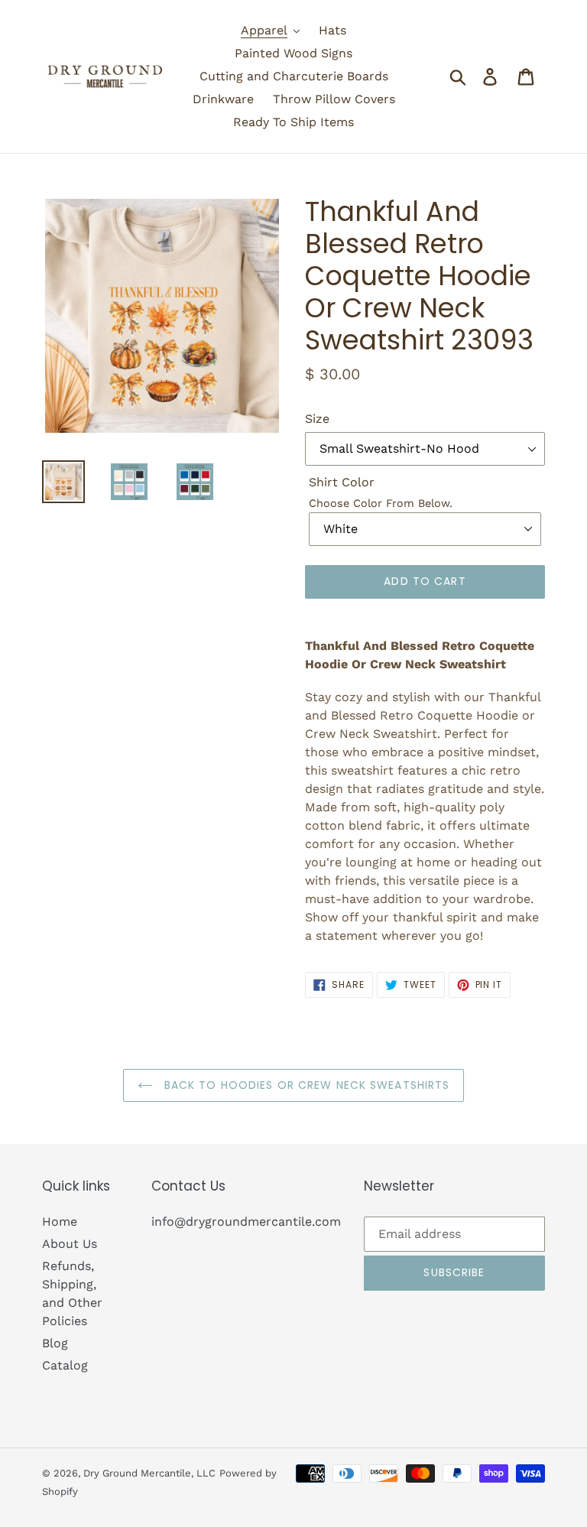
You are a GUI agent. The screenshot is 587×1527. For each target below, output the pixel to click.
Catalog (65, 1365)
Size (317, 418)
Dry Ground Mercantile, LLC (149, 1473)
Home (59, 1221)
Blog (55, 1343)
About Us (69, 1243)
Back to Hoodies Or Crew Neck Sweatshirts (305, 1085)
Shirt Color (342, 482)
